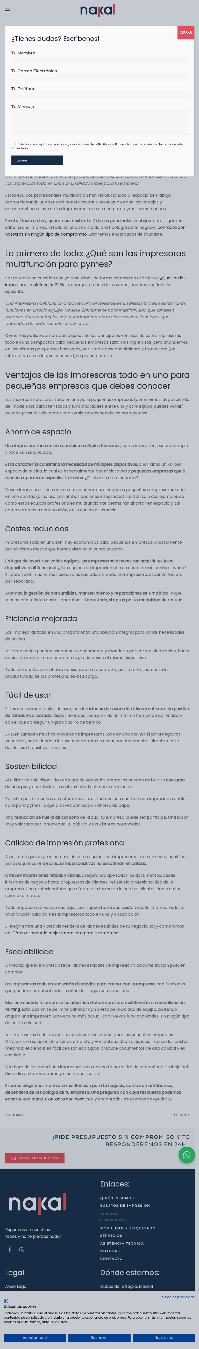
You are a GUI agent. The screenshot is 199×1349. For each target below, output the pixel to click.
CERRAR (186, 32)
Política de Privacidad (115, 144)
